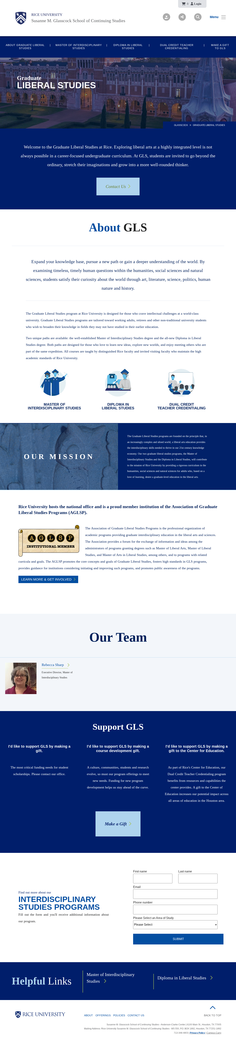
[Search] (198, 17)
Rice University (46, 15)
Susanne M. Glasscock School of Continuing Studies (78, 20)
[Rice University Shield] (21, 18)
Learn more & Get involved (46, 579)
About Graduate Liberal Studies (25, 47)
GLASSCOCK (181, 125)
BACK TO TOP (212, 1015)
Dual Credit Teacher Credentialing (176, 47)
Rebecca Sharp (53, 665)
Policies (119, 1015)
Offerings (103, 1015)
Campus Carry (214, 1033)
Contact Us (116, 186)
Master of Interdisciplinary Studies (78, 47)
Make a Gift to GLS (220, 47)
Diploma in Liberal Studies (128, 47)
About (88, 1015)
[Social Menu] (182, 17)
